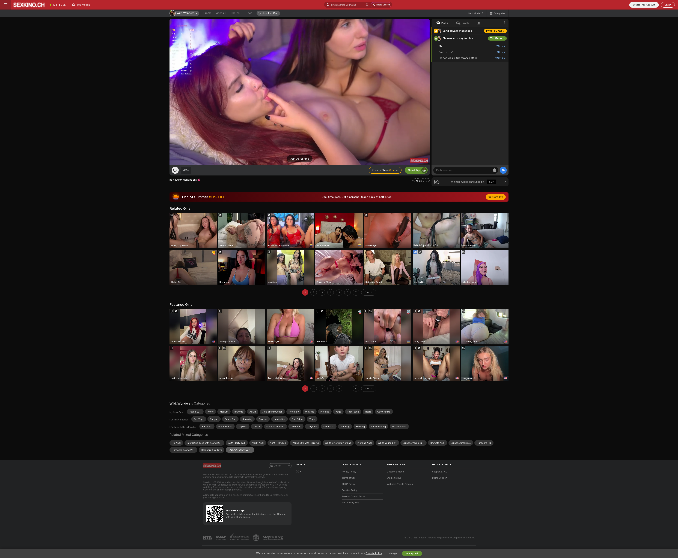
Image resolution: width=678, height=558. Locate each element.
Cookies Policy (349, 490)
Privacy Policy (349, 472)
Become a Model (395, 472)
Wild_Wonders (180, 403)
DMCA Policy (348, 484)
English (277, 466)
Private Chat (494, 30)
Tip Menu (496, 38)
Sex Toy (497, 65)
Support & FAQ (439, 472)
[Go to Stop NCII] (273, 538)
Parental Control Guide (353, 496)
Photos (236, 13)
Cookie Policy (374, 553)
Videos (221, 13)
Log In (668, 5)
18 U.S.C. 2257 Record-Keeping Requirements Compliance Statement (439, 537)
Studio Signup (394, 478)
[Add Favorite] (175, 170)
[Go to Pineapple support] (256, 537)
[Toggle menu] (5, 5)
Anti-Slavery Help (350, 502)
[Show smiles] (494, 170)
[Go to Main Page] (29, 5)
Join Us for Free (299, 158)
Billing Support (439, 478)
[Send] (503, 170)
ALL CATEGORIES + (240, 449)
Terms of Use (348, 478)
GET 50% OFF (495, 197)
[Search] (367, 4)
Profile (207, 13)
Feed (249, 13)
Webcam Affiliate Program (400, 484)
